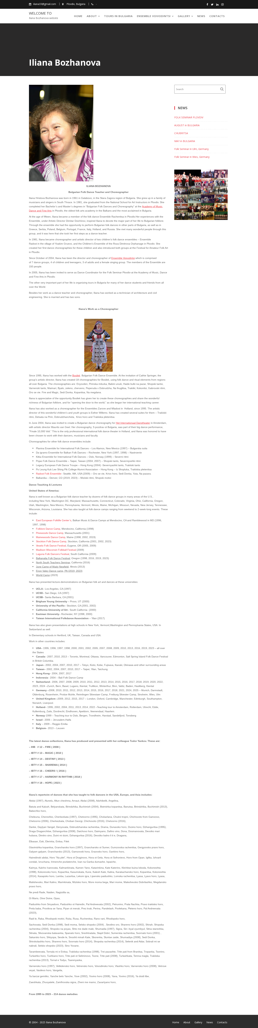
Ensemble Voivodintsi (154, 16)
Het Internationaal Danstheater (133, 422)
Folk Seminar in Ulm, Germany (191, 149)
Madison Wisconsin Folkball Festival (56, 549)
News (201, 16)
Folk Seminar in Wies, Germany (192, 157)
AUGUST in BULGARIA (187, 125)
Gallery (184, 16)
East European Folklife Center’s (53, 520)
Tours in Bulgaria (118, 16)
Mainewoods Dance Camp (50, 537)
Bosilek (76, 375)
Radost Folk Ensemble (48, 473)
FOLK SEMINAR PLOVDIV (188, 117)
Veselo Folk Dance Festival (51, 545)
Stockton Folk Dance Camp (51, 541)
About (92, 16)
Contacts (217, 16)
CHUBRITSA (181, 133)
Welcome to (40, 13)
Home (78, 16)
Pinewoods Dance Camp (49, 533)
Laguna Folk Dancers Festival (52, 554)
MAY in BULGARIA (184, 141)
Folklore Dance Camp (48, 528)
